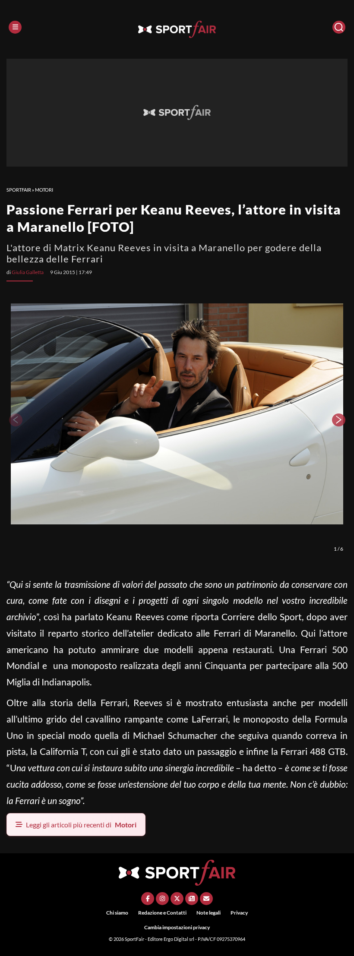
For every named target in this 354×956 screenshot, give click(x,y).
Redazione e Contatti (162, 912)
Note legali (208, 912)
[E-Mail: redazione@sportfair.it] (206, 898)
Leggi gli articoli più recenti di (81, 824)
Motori (44, 189)
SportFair (18, 189)
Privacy (239, 912)
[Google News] (191, 898)
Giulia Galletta (28, 272)
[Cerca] (338, 27)
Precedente (15, 420)
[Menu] (15, 27)
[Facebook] (147, 898)
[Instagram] (162, 898)
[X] (177, 898)
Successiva (339, 420)
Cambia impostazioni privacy (177, 927)
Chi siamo (117, 912)
